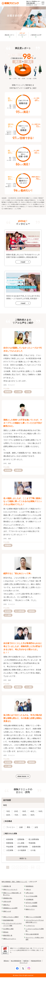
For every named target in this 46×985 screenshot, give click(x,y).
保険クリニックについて (10, 889)
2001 (32, 867)
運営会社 (5, 932)
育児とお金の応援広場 (32, 934)
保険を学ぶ (6, 905)
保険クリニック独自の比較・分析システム (12, 894)
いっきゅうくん (30, 925)
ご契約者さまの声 (35, 35)
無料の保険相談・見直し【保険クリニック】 (14, 881)
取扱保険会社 (29, 886)
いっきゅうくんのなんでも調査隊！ (35, 930)
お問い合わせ (29, 893)
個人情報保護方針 (16, 961)
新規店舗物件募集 (8, 920)
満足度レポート (9, 35)
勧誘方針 (26, 961)
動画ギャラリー (30, 909)
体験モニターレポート (9, 939)
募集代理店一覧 (7, 935)
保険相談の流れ (7, 898)
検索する (23, 858)
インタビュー (22, 34)
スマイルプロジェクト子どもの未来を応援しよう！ (35, 921)
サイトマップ (23, 962)
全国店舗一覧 (7, 886)
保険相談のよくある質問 (10, 908)
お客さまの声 (7, 901)
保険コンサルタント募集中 (11, 917)
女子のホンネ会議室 (31, 902)
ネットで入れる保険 (31, 896)
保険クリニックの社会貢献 (33, 917)
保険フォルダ (7, 911)
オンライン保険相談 (31, 906)
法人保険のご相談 (8, 929)
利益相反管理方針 (36, 961)
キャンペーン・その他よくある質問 (35, 938)
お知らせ (28, 889)
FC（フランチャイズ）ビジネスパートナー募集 (12, 924)
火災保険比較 (29, 899)
